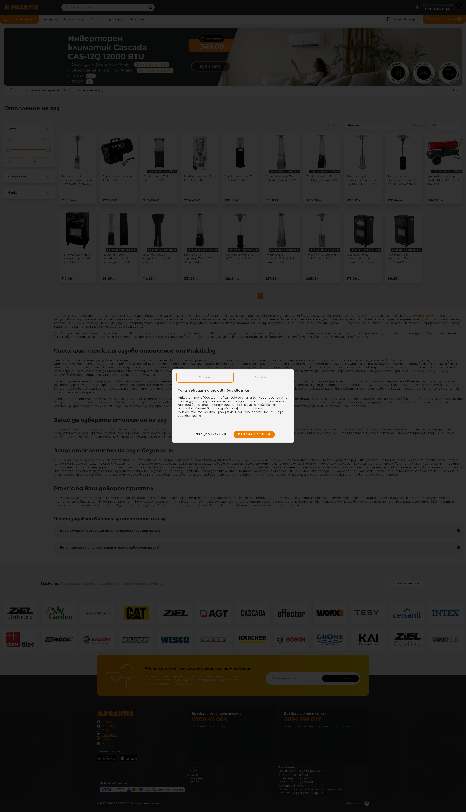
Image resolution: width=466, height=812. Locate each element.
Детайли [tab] (260, 377)
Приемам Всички (254, 434)
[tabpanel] (233, 404)
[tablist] (233, 377)
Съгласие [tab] (205, 377)
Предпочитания (211, 434)
